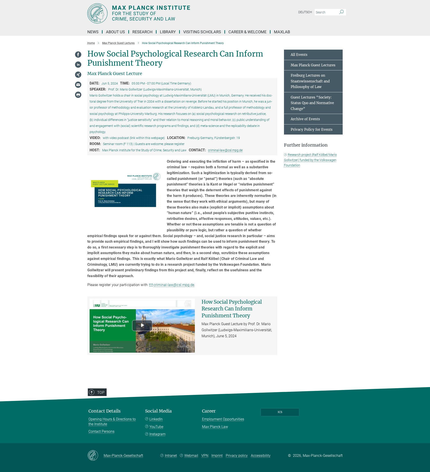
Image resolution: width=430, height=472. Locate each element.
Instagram (157, 434)
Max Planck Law (215, 427)
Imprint (217, 455)
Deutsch (305, 12)
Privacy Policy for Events (312, 129)
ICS (280, 412)
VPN (204, 455)
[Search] (341, 12)
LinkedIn (156, 419)
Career (209, 411)
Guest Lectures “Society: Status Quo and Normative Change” (312, 103)
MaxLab (282, 32)
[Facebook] (78, 54)
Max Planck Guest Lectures (313, 65)
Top (100, 392)
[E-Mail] (78, 84)
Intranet (171, 455)
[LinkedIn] (78, 64)
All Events (299, 55)
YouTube (156, 427)
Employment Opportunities (223, 419)
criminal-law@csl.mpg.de (225, 150)
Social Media (158, 411)
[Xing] (78, 74)
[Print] (78, 94)
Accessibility (261, 455)
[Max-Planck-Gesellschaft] (95, 455)
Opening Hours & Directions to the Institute (112, 421)
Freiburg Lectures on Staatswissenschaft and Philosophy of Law (310, 81)
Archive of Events (305, 119)
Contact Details (104, 411)
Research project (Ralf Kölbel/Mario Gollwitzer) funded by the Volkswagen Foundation (310, 160)
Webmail (191, 455)
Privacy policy (237, 455)
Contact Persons (101, 431)
